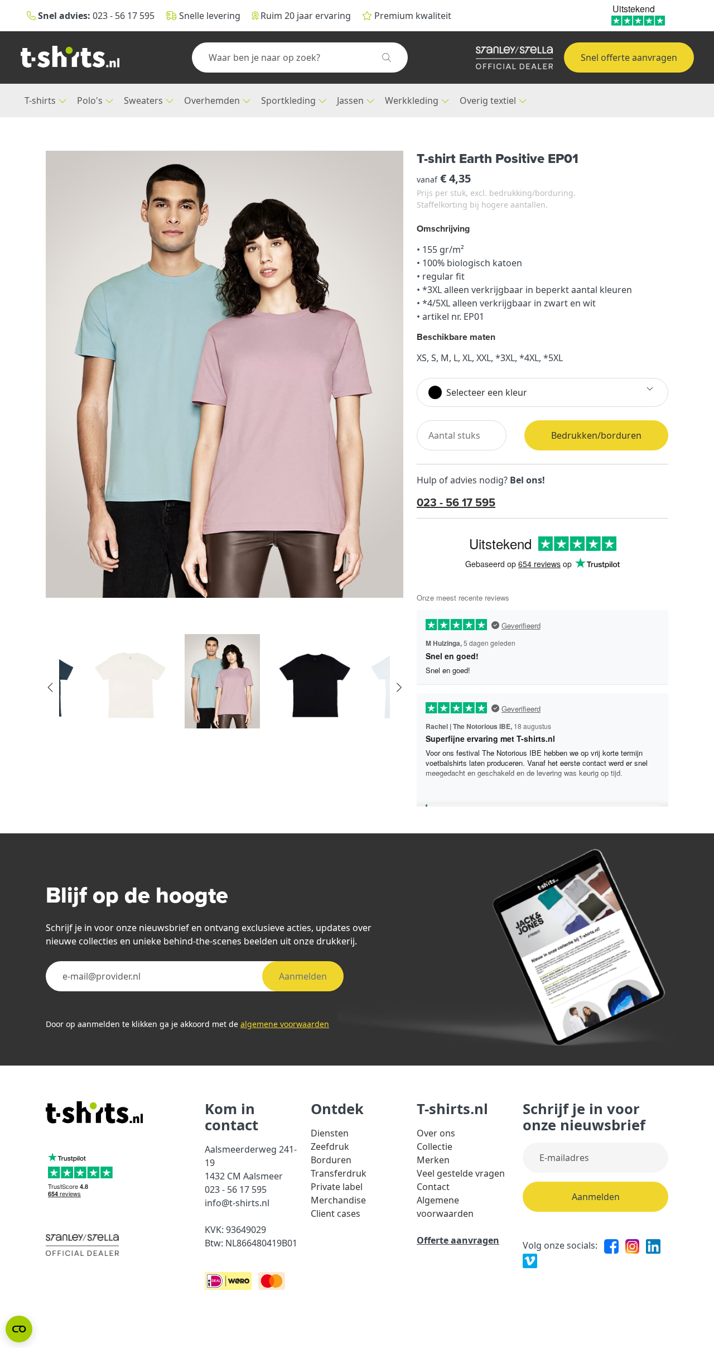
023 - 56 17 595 (456, 502)
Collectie (434, 1146)
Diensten (330, 1133)
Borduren (331, 1160)
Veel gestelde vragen (461, 1173)
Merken (433, 1160)
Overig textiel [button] (489, 100)
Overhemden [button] (213, 100)
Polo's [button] (91, 100)
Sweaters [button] (144, 100)
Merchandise (338, 1200)
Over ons (436, 1133)
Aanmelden (303, 976)
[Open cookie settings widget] (19, 1329)
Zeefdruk (330, 1146)
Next (398, 687)
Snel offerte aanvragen (629, 57)
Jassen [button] (351, 100)
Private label (337, 1187)
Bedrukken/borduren (596, 435)
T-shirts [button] (41, 100)
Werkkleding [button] (413, 100)
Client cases (335, 1213)
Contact (433, 1187)
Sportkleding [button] (289, 100)
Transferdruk (338, 1173)
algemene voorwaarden (284, 1024)
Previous (50, 687)
